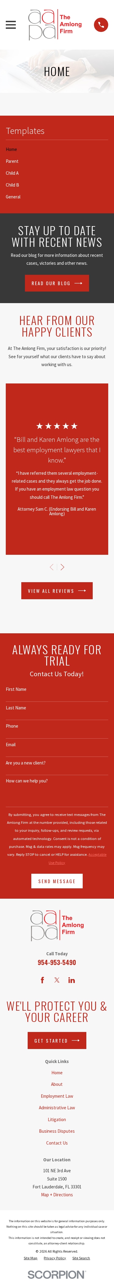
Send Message (57, 881)
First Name (16, 689)
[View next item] (62, 567)
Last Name (16, 708)
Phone (12, 726)
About (57, 1084)
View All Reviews (51, 590)
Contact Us (57, 1143)
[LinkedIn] (71, 980)
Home (57, 1072)
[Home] (54, 25)
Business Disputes (57, 1131)
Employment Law (57, 1096)
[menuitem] (57, 150)
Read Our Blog (51, 283)
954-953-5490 (57, 962)
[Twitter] (57, 980)
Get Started (51, 1040)
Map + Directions (57, 1195)
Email (11, 744)
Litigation (57, 1119)
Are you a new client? (26, 763)
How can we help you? (27, 781)
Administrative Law (57, 1107)
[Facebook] (42, 980)
